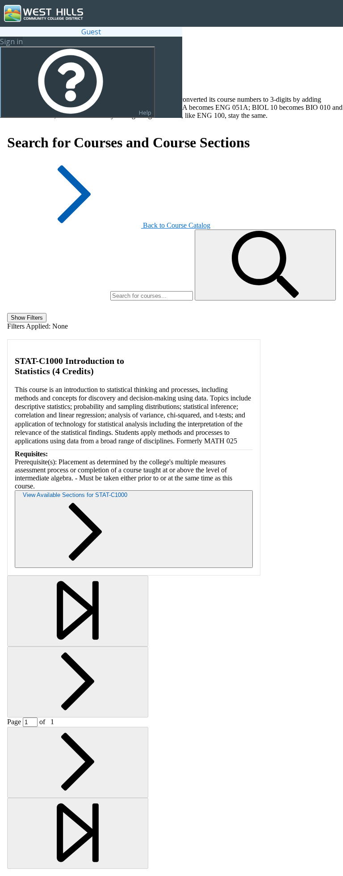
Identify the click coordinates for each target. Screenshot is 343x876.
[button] (265, 264)
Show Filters (27, 317)
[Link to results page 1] (77, 611)
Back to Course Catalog (176, 225)
